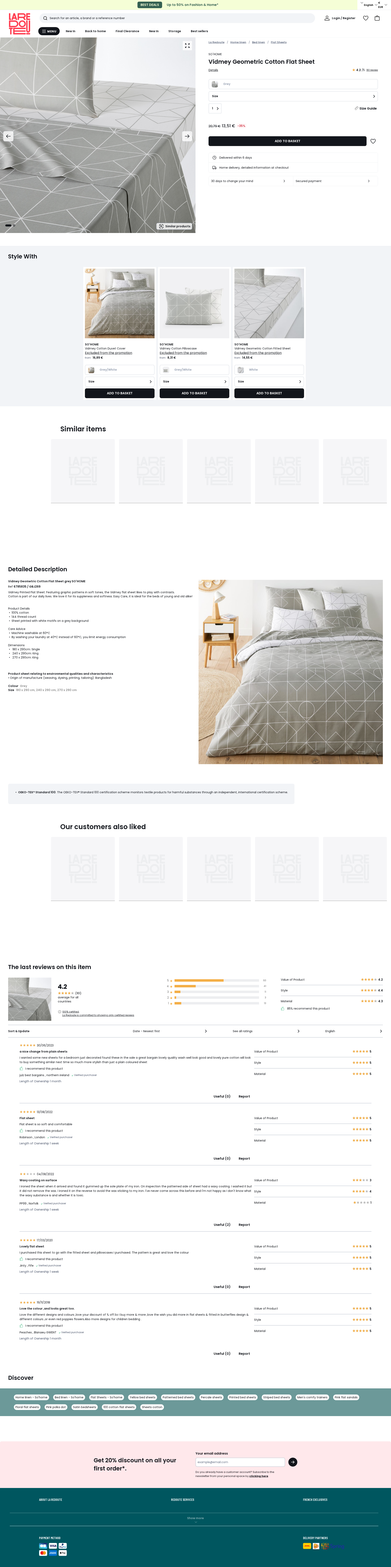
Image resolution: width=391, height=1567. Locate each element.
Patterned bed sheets (178, 1397)
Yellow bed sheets (142, 1397)
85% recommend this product (308, 1009)
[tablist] (10, 225)
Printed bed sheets (242, 1397)
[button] (377, 18)
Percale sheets (211, 1397)
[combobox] (170, 1031)
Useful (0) (222, 1096)
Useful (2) (222, 1224)
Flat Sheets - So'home (106, 1397)
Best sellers (199, 31)
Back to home (95, 31)
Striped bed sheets (276, 1397)
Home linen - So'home (31, 1397)
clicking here (258, 1476)
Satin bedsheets (84, 1407)
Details (213, 70)
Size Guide (368, 108)
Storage (174, 31)
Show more (195, 1518)
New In (70, 31)
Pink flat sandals (346, 1397)
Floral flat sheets (27, 1407)
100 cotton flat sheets (119, 1407)
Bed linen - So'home (69, 1397)
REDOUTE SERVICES (182, 1499)
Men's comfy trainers (312, 1397)
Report (244, 1096)
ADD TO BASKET (287, 141)
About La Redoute (50, 1499)
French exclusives (315, 1499)
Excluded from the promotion (108, 353)
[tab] (8, 225)
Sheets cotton (152, 1407)
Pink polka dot (56, 1407)
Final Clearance (127, 31)
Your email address (212, 1453)
